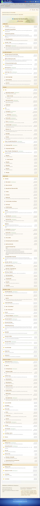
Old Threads (8, 204)
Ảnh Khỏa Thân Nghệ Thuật (10, 246)
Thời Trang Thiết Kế (9, 275)
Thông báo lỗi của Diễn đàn (9, 33)
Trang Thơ (16, 4)
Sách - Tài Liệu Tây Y (9, 309)
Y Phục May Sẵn (8, 278)
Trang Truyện (5, 4)
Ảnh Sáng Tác (8, 229)
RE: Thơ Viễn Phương (28, 487)
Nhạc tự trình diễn (9, 185)
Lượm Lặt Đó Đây (8, 402)
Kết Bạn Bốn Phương (8, 361)
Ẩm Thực (34, 4)
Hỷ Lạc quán (7, 408)
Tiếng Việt (2, 5)
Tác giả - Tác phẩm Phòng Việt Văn (11, 141)
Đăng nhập (33, 9)
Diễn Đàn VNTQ (7, 5)
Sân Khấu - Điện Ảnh (8, 262)
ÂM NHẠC (6, 178)
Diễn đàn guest (8, 45)
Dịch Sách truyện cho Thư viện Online (11, 54)
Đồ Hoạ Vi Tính (7, 453)
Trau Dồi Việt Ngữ (8, 347)
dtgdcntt (35, 490)
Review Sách (11, 4)
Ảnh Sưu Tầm (8, 232)
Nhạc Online (21, 4)
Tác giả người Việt (9, 145)
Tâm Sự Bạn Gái (8, 379)
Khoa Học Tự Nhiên (8, 336)
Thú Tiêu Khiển (7, 428)
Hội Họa (6, 210)
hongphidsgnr (31, 491)
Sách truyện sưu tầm (9, 100)
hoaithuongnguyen (26, 491)
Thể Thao (6, 425)
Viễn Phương (34, 487)
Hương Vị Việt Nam (9, 295)
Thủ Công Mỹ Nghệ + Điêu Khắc (10, 256)
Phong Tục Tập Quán (9, 315)
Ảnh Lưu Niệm (8, 237)
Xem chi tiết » (13, 12)
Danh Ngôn (8, 133)
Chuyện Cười (8, 415)
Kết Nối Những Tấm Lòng (9, 325)
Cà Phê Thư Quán (9, 207)
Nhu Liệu (6, 450)
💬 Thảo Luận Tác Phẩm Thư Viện (11, 63)
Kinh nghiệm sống (9, 397)
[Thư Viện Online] (8, 1)
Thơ (5, 108)
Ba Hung (32, 490)
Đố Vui (7, 412)
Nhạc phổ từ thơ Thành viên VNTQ (12, 188)
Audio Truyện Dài (9, 79)
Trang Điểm (8, 285)
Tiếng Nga (7, 172)
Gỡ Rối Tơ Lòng (8, 375)
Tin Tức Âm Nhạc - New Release (11, 201)
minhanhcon (35, 492)
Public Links (8, 197)
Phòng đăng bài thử (9, 39)
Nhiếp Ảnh (7, 223)
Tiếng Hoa (7, 168)
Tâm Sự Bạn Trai (8, 382)
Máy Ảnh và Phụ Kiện (9, 244)
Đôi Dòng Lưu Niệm (9, 371)
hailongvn (22, 491)
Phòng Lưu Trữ (7, 466)
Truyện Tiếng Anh (10, 159)
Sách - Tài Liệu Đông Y (9, 306)
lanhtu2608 (31, 492)
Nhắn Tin (7, 365)
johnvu (25, 492)
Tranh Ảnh (30, 4)
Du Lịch (6, 312)
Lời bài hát (7, 194)
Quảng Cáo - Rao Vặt (8, 470)
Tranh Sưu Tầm (8, 219)
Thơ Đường (9, 114)
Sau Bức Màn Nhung (9, 265)
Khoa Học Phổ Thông (8, 322)
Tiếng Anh (7, 155)
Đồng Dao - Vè (8, 129)
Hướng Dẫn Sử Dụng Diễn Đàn (10, 29)
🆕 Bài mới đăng (20, 21)
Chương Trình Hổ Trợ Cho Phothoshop (12, 460)
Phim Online (26, 4)
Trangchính (2, 4)
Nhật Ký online (8, 393)
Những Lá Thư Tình (9, 385)
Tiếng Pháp (8, 165)
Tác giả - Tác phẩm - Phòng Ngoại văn (11, 151)
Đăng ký (37, 9)
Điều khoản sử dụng (23, 499)
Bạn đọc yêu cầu (8, 67)
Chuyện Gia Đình (9, 390)
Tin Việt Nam (7, 474)
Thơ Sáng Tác (8, 111)
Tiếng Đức (7, 162)
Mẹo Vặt (7, 298)
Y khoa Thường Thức (8, 302)
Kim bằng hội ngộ (9, 368)
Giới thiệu (14, 499)
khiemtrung (27, 492)
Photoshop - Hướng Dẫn (10, 457)
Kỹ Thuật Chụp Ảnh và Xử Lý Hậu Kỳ (12, 240)
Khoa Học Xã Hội (8, 341)
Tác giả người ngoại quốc (10, 148)
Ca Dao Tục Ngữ (8, 124)
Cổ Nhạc (7, 191)
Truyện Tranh (8, 104)
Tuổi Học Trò (7, 355)
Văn (5, 89)
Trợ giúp (18, 499)
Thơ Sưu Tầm (8, 118)
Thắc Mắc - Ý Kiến (8, 42)
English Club (7, 351)
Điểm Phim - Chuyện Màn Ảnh (11, 268)
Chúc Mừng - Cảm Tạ (8, 433)
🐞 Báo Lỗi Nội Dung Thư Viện (10, 58)
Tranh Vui (7, 418)
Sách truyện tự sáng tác (10, 92)
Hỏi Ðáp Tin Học (8, 442)
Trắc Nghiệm (7, 405)
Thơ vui (7, 121)
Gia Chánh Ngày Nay (8, 291)
